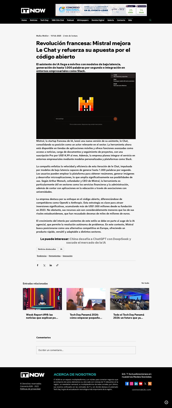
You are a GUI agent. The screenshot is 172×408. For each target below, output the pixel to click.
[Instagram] (131, 383)
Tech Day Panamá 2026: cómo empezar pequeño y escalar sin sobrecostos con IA (86, 316)
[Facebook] (127, 383)
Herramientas (54, 256)
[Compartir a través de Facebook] (37, 265)
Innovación (67, 256)
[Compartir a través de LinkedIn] (50, 265)
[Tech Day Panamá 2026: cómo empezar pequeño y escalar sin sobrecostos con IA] (86, 299)
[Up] (166, 402)
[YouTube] (140, 383)
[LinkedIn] (136, 383)
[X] (145, 383)
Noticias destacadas (47, 249)
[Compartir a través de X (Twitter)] (44, 265)
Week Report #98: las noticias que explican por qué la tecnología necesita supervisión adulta (42, 316)
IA (61, 249)
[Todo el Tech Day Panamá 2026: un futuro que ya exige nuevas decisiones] (129, 299)
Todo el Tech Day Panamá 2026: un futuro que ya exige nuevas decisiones (128, 316)
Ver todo (145, 283)
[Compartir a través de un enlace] (57, 265)
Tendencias (41, 256)
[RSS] (150, 383)
